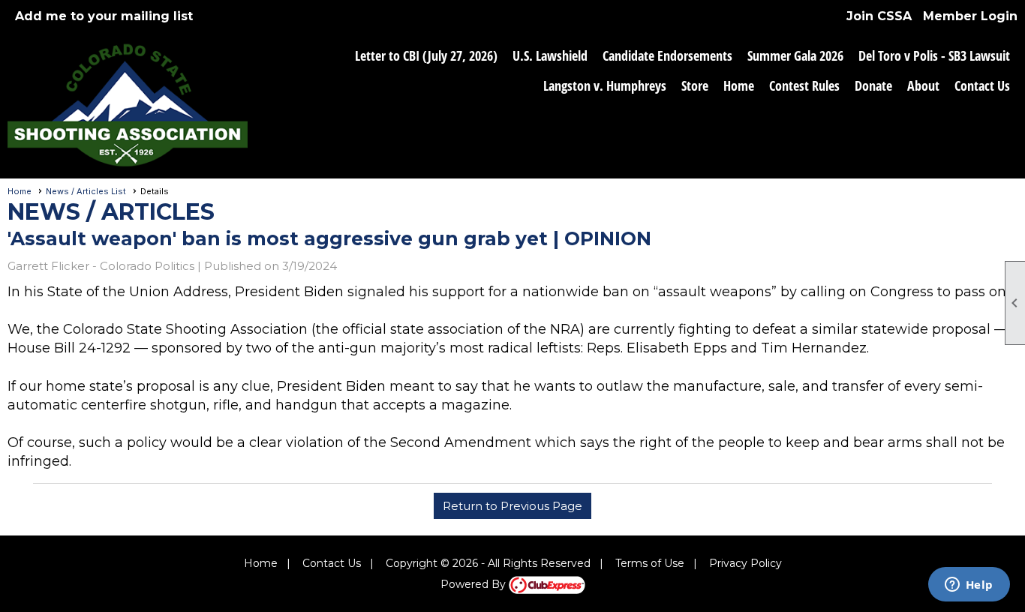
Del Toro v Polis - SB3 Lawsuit (934, 55)
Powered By (474, 584)
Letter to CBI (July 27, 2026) (426, 55)
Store (694, 85)
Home (738, 85)
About (923, 85)
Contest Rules (804, 85)
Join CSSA (879, 16)
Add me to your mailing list (104, 16)
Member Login (970, 16)
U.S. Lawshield (550, 55)
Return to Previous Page (512, 506)
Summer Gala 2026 (795, 55)
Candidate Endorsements (667, 55)
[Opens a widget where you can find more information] (968, 585)
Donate (873, 85)
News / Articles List (86, 191)
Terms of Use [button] (649, 563)
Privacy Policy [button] (745, 563)
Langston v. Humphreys (604, 85)
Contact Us (982, 85)
